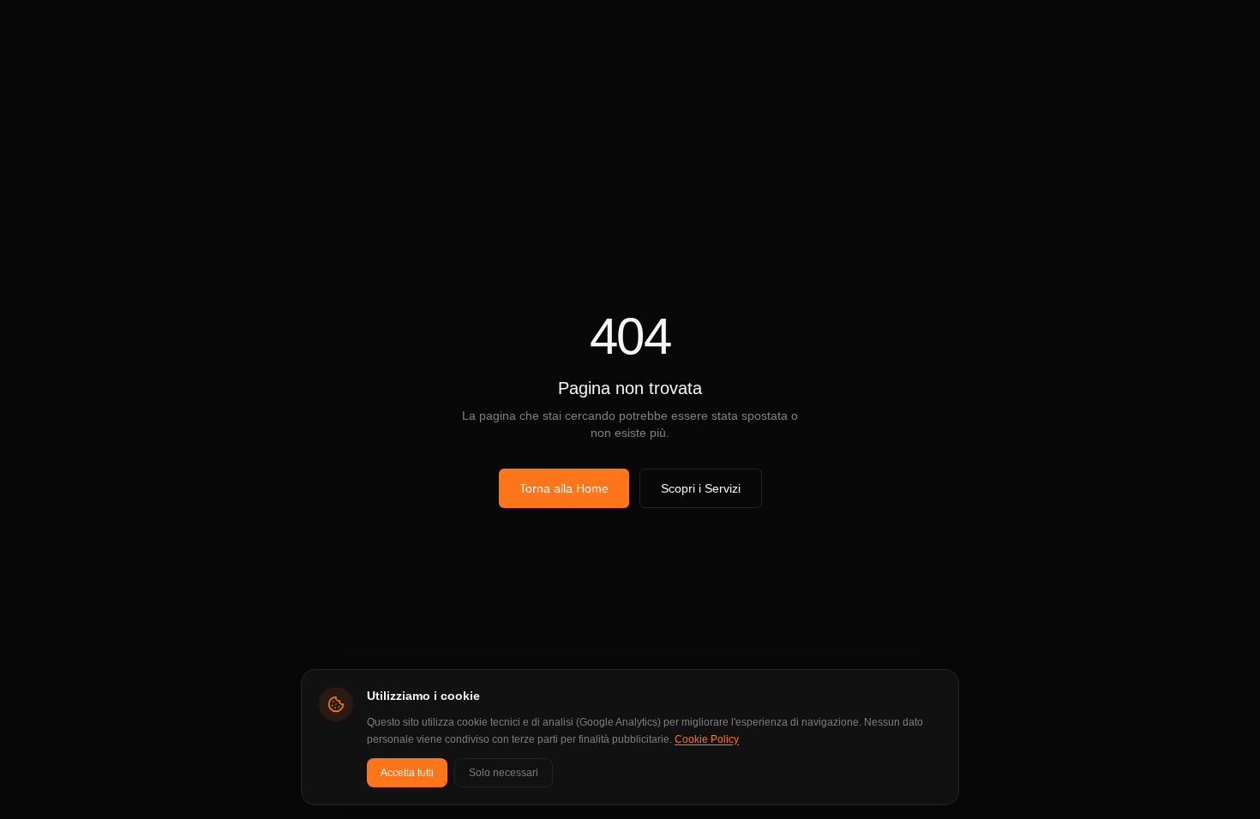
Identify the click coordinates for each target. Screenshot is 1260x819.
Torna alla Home (564, 488)
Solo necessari (503, 773)
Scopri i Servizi (701, 488)
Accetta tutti (407, 773)
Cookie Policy (707, 739)
